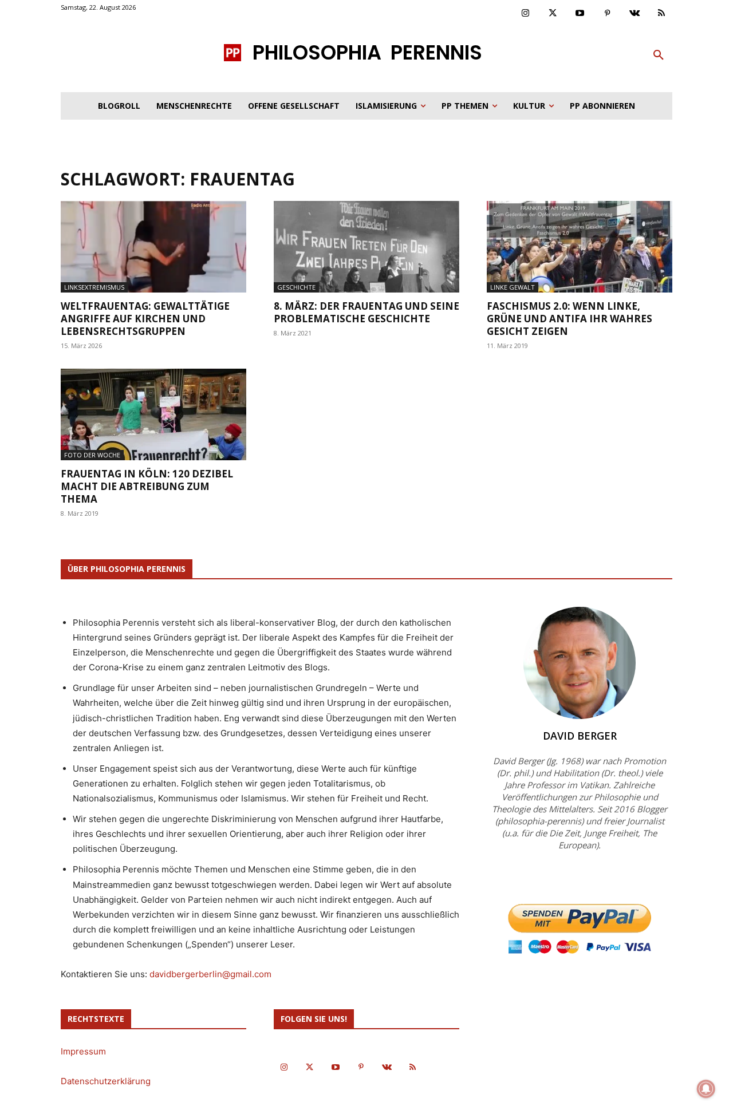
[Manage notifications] (706, 1089)
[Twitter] (553, 14)
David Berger (580, 735)
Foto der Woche (92, 455)
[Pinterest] (607, 14)
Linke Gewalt (512, 287)
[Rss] (662, 14)
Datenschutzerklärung (106, 1081)
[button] (658, 55)
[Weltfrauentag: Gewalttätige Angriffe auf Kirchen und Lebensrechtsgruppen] (153, 247)
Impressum (83, 1051)
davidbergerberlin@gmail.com (210, 974)
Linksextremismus (94, 287)
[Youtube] (580, 14)
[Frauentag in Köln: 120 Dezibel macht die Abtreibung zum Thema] (153, 414)
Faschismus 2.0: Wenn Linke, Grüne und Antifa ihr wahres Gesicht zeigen (569, 318)
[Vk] (634, 14)
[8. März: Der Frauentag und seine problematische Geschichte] (366, 247)
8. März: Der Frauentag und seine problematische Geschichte (366, 312)
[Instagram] (526, 14)
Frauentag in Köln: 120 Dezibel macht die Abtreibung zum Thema (147, 486)
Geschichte (296, 287)
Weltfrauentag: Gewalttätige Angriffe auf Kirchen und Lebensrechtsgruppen (145, 318)
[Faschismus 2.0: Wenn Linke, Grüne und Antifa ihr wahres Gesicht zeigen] (579, 247)
